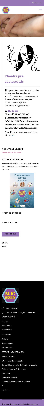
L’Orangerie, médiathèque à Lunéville (16, 382)
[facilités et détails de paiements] (21, 127)
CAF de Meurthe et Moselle (12, 361)
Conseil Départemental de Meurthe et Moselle (19, 365)
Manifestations (7, 347)
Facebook (5, 390)
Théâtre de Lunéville (9, 377)
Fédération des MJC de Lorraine (14, 369)
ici (13, 135)
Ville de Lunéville (8, 357)
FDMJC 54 (6, 373)
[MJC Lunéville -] (6, 10)
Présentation (7, 330)
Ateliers (5, 339)
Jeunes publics (7, 343)
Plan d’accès (6, 326)
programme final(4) (9, 163)
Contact (5, 321)
